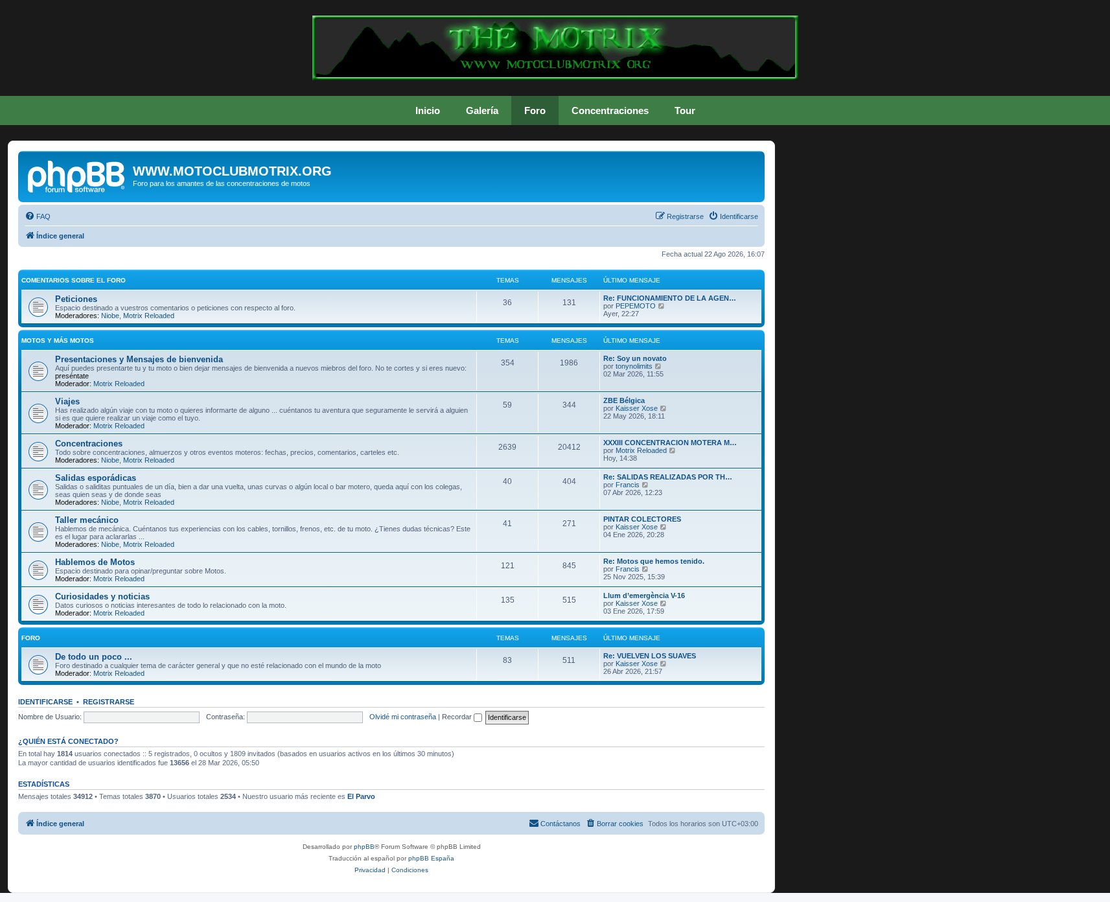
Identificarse (45, 702)
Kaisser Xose (637, 408)
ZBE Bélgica (624, 400)
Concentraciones (610, 110)
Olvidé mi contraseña (402, 717)
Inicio (427, 110)
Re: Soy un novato (635, 358)
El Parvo (361, 796)
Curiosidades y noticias (102, 596)
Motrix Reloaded (148, 315)
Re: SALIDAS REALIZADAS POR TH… (667, 477)
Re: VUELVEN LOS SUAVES (649, 656)
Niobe (110, 315)
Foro (535, 110)
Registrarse (108, 702)
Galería (482, 110)
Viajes (67, 401)
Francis (628, 485)
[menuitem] (38, 216)
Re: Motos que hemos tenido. (653, 561)
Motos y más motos (57, 340)
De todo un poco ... (93, 657)
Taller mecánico (87, 520)
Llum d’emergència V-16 (644, 595)
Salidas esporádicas (95, 478)
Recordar (458, 717)
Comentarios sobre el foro (73, 280)
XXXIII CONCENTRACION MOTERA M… (670, 442)
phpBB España (431, 858)
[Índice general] (77, 175)
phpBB (364, 846)
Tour (685, 110)
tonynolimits (634, 366)
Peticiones (76, 299)
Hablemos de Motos (95, 562)
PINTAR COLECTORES (642, 519)
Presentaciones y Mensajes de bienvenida (139, 359)
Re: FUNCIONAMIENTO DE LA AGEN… (669, 298)
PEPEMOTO (636, 306)
